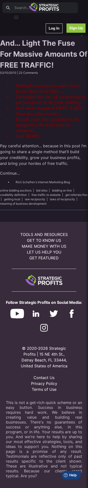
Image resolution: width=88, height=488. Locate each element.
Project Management (30, 75)
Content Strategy (27, 50)
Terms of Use (44, 389)
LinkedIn (21, 120)
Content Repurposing (30, 69)
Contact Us (44, 377)
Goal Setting (24, 94)
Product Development (30, 56)
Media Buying (25, 107)
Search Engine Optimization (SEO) (39, 88)
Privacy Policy (44, 383)
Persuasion (23, 37)
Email (19, 62)
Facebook (22, 82)
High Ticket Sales (28, 101)
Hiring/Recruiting (27, 113)
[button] (16, 17)
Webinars (22, 43)
